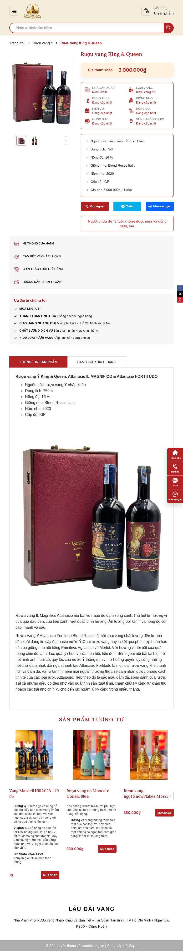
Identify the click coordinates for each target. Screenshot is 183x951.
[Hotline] (95, 206)
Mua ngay (50, 875)
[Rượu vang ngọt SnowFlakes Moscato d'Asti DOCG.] (149, 755)
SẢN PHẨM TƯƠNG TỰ (91, 719)
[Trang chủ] (175, 455)
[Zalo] (127, 206)
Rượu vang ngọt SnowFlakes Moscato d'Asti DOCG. (148, 796)
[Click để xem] (41, 91)
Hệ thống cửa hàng (38, 243)
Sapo (133, 946)
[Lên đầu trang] (174, 942)
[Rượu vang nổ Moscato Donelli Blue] (91, 755)
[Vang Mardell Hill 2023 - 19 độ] (34, 755)
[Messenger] (160, 206)
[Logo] (32, 10)
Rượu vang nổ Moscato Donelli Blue (87, 793)
